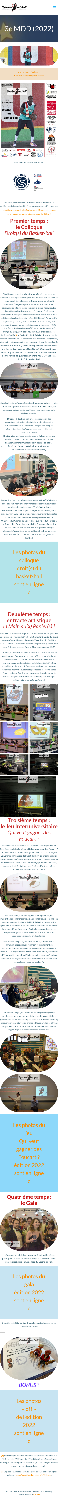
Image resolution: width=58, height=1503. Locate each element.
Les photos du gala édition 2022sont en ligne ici (29, 1292)
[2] (19, 659)
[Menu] (54, 7)
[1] (2, 1455)
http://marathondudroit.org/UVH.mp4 (33, 1475)
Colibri (36, 1494)
